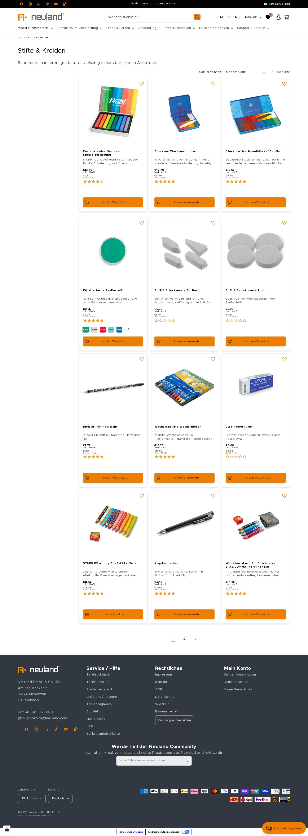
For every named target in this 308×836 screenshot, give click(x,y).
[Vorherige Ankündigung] (101, 4)
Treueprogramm (99, 704)
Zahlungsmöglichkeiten (104, 733)
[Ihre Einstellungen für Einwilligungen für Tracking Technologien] (6, 829)
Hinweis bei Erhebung (131, 832)
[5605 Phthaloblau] (119, 330)
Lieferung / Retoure (102, 696)
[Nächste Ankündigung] (207, 4)
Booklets (93, 711)
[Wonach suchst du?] (197, 17)
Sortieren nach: (210, 72)
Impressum (163, 674)
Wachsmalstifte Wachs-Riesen (177, 426)
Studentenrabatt (99, 689)
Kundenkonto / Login (240, 674)
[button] (35, 28)
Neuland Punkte (236, 682)
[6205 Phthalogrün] (86, 330)
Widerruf (162, 704)
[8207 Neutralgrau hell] (94, 330)
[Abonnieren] (187, 761)
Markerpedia (96, 718)
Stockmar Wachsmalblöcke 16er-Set (254, 151)
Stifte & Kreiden (38, 38)
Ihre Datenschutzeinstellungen (163, 832)
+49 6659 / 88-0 (38, 712)
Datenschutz (165, 696)
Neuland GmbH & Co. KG (44, 812)
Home (21, 38)
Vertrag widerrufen (174, 720)
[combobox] (154, 17)
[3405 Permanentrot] (103, 330)
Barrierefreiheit (167, 711)
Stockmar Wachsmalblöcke (175, 151)
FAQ (90, 726)
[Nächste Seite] (195, 638)
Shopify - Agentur (25, 815)
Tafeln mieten (97, 682)
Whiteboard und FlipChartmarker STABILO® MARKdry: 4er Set (251, 565)
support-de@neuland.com (45, 718)
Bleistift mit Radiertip (100, 426)
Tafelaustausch (98, 674)
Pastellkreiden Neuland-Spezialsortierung (102, 153)
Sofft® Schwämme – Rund (245, 290)
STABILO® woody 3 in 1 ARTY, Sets (109, 563)
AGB (158, 689)
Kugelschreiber (166, 563)
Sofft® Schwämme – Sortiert (176, 290)
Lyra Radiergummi (240, 426)
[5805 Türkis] (111, 330)
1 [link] (173, 638)
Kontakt (161, 682)
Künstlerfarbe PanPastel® (103, 290)
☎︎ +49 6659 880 (277, 4)
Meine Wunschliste (238, 689)
